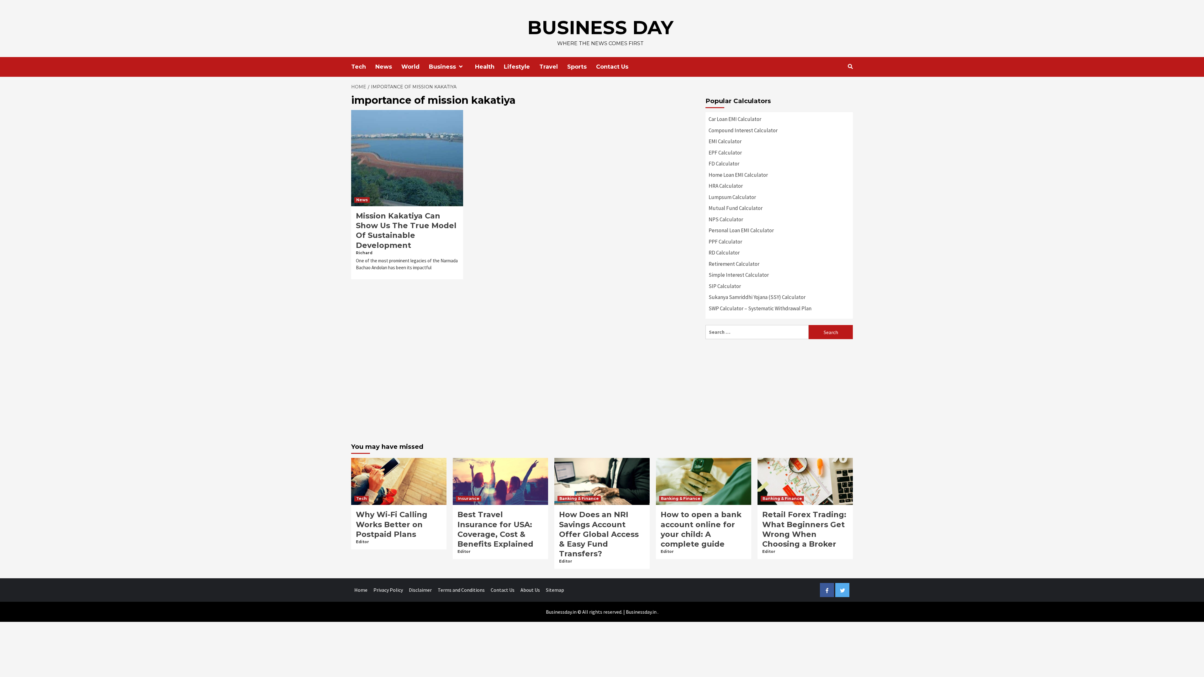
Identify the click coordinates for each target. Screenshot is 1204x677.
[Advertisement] (779, 389)
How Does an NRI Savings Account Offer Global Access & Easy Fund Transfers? (599, 534)
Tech (358, 66)
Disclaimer (420, 590)
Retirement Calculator (734, 263)
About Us (530, 590)
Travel (548, 66)
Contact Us (612, 66)
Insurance (468, 498)
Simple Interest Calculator (739, 274)
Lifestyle (517, 66)
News (383, 66)
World (410, 66)
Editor (362, 541)
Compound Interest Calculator (743, 130)
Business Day (600, 27)
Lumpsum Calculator (732, 197)
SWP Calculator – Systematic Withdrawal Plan (760, 308)
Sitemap (555, 590)
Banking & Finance (579, 498)
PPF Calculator (725, 241)
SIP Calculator (725, 286)
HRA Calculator (726, 185)
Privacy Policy (388, 590)
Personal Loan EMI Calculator (741, 230)
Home (360, 590)
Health (484, 66)
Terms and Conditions (461, 590)
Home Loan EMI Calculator (738, 174)
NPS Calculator (726, 219)
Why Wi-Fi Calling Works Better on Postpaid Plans (391, 524)
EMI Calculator (725, 141)
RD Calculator (724, 252)
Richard (364, 252)
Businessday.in (641, 612)
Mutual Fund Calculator (736, 208)
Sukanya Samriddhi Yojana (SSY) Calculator (757, 297)
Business (442, 66)
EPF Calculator (725, 152)
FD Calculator (724, 163)
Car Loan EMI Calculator (735, 119)
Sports (577, 66)
